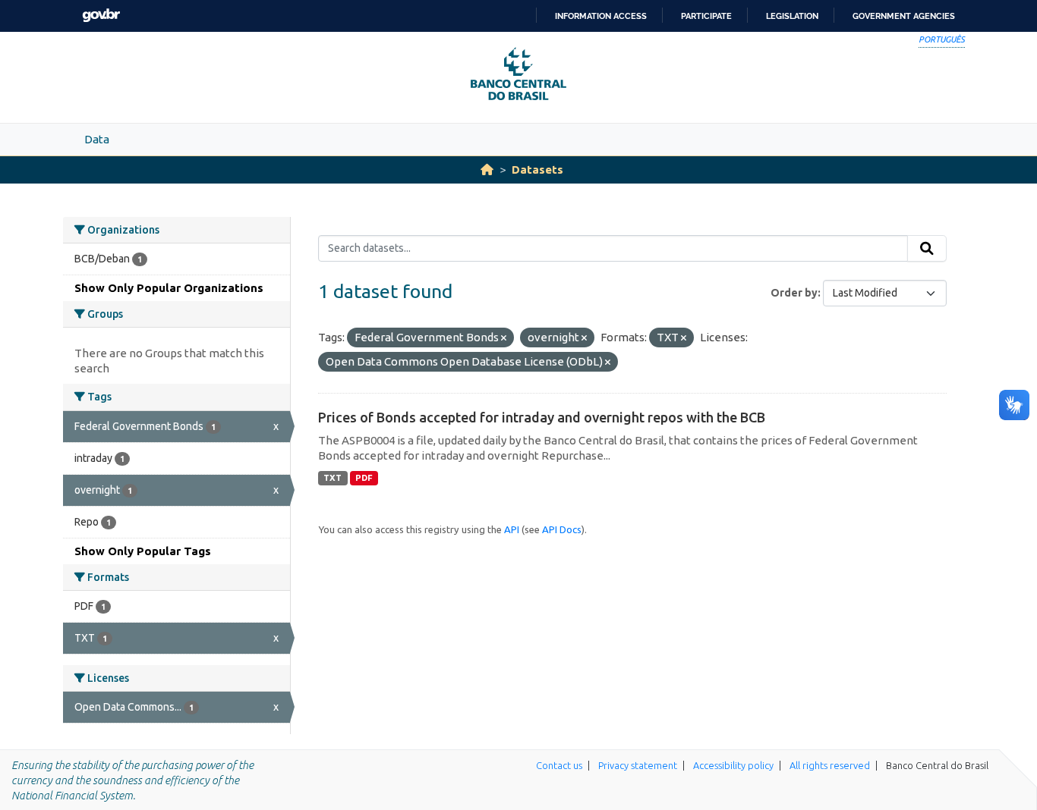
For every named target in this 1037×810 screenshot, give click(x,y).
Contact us (559, 765)
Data (96, 139)
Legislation (792, 16)
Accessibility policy (733, 765)
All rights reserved (830, 765)
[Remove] (503, 338)
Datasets (537, 169)
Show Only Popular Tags (142, 551)
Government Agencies (904, 16)
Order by (794, 293)
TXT (332, 477)
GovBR (101, 15)
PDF (364, 477)
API (511, 529)
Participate (706, 16)
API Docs (562, 529)
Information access (601, 16)
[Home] (487, 169)
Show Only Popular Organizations (168, 287)
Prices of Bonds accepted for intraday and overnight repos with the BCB (541, 417)
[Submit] (927, 248)
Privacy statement (637, 765)
